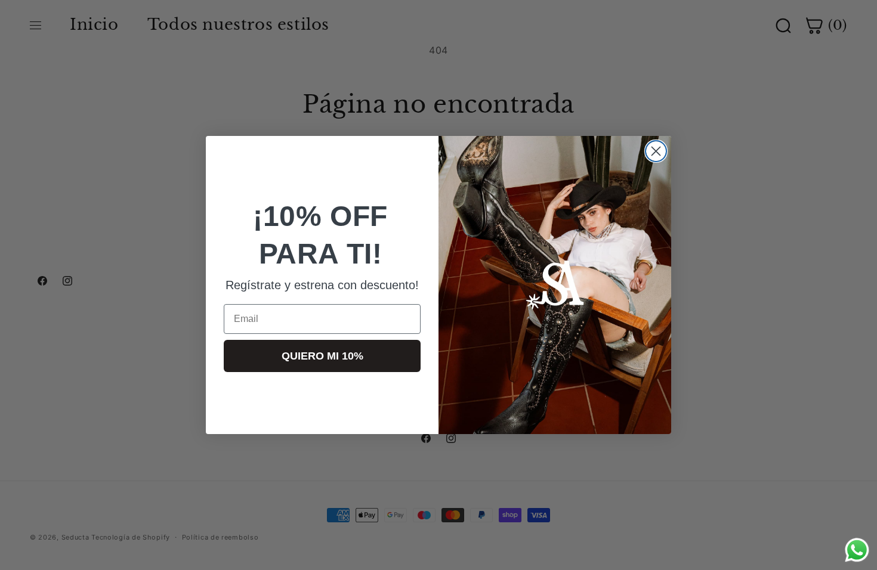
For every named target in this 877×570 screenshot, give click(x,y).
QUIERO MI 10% (322, 356)
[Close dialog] (656, 151)
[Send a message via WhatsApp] (857, 550)
